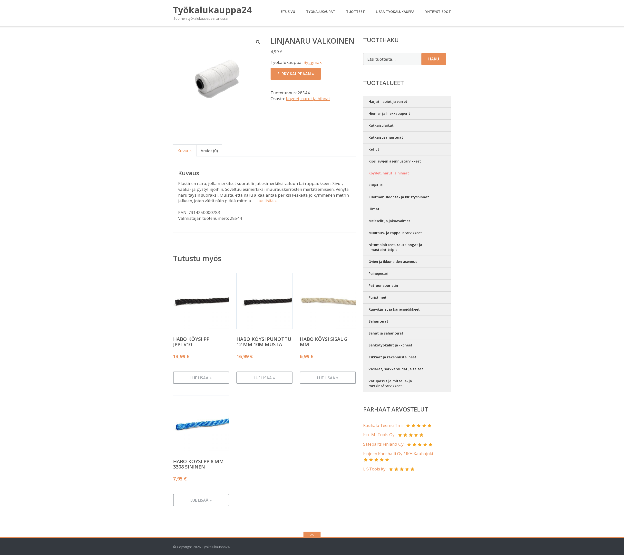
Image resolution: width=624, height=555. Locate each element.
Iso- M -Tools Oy (379, 434)
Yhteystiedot (438, 11)
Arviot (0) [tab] (209, 150)
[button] (258, 42)
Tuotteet (355, 11)
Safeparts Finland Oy (383, 444)
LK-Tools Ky (374, 469)
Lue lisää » (266, 200)
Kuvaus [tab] (184, 150)
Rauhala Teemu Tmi (383, 425)
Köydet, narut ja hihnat (308, 98)
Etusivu (288, 11)
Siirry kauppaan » (295, 74)
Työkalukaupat (320, 11)
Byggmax (312, 62)
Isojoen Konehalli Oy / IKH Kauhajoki (398, 453)
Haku (433, 59)
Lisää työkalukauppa (395, 11)
